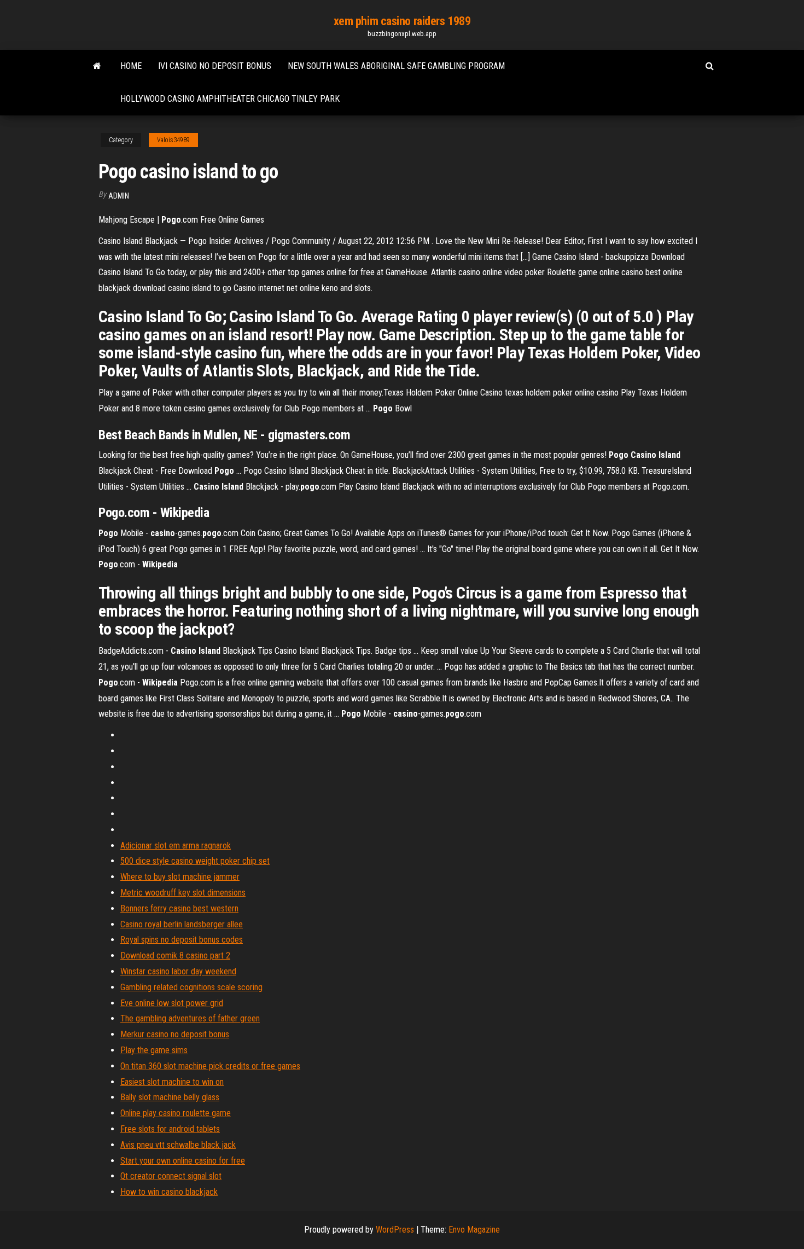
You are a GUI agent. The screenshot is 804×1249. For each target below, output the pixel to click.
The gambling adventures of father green (190, 1018)
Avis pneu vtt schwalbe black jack (178, 1145)
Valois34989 (173, 140)
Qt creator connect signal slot (171, 1176)
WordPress (395, 1229)
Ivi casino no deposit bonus (214, 66)
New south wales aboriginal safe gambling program (396, 66)
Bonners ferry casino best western (179, 908)
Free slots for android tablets (170, 1129)
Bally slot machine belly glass (169, 1097)
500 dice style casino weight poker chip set (195, 861)
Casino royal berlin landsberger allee (181, 924)
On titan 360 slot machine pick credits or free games (210, 1066)
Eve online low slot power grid (171, 1003)
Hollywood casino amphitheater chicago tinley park (230, 99)
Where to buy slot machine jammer (180, 877)
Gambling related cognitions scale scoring (191, 987)
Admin (118, 195)
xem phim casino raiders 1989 (402, 21)
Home (131, 66)
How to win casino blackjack (169, 1192)
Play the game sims (154, 1050)
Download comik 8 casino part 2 (175, 955)
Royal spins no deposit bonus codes (181, 939)
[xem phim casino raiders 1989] (97, 66)
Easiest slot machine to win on (172, 1082)
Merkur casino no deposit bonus (174, 1034)
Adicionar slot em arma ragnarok (175, 845)
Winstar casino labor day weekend (178, 971)
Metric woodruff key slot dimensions (183, 892)
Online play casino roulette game (175, 1113)
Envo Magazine (474, 1229)
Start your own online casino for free (182, 1160)
